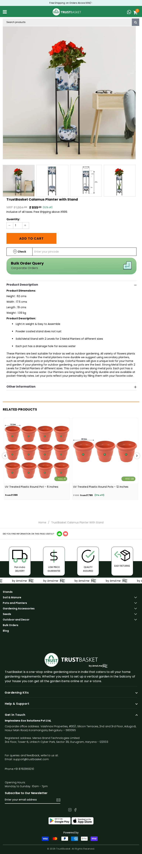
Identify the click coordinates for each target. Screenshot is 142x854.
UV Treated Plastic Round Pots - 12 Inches (100, 487)
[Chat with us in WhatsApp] (130, 12)
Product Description (22, 285)
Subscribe (58, 800)
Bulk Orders (10, 625)
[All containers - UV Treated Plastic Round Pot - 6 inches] (37, 451)
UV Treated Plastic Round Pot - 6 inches (31, 487)
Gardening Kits (17, 693)
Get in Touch (15, 715)
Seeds (7, 614)
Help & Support (17, 704)
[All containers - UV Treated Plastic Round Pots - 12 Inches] (105, 451)
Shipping (45, 212)
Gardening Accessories (19, 608)
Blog (6, 631)
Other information (21, 387)
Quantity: (13, 219)
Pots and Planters (15, 603)
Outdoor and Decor (16, 619)
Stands (8, 592)
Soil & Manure (12, 597)
